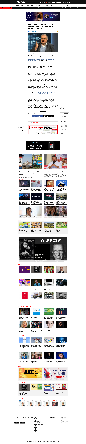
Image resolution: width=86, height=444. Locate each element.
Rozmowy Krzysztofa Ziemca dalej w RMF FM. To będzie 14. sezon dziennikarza (61, 276)
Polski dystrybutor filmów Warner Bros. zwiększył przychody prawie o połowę (63, 121)
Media (20, 265)
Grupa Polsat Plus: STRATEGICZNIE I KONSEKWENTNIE (59, 231)
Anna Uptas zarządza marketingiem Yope (59, 330)
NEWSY (17, 5)
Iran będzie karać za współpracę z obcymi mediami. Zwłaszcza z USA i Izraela (61, 202)
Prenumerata (52, 420)
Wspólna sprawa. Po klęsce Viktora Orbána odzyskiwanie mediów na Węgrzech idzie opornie (30, 173)
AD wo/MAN (63, 419)
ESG (42, 5)
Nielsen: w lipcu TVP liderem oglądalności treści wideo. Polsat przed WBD (48, 289)
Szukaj (68, 5)
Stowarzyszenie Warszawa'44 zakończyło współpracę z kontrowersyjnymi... (24, 317)
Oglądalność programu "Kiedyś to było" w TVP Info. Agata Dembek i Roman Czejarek (49, 189)
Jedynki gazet (22, 398)
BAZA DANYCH (37, 5)
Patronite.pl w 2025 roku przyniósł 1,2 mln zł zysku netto (63, 111)
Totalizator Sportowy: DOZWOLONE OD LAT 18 (23, 231)
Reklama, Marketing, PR (26, 307)
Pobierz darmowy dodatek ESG (36, 392)
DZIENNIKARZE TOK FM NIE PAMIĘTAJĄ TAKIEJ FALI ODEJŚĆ (34, 261)
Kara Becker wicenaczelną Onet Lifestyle (63, 108)
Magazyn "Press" (64, 418)
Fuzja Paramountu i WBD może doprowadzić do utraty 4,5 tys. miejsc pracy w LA (61, 189)
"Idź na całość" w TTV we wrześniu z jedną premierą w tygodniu (24, 289)
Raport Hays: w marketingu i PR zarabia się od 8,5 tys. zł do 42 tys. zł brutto (64, 114)
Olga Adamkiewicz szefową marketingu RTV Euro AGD (48, 330)
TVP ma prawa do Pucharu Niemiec (48, 275)
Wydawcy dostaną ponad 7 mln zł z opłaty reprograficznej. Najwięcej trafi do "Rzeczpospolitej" (64, 117)
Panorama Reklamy (64, 421)
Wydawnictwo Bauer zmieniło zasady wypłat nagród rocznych (36, 302)
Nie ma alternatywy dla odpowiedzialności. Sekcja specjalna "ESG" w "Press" (48, 317)
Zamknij (59, 441)
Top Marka (63, 420)
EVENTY (22, 5)
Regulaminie (41, 442)
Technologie (22, 335)
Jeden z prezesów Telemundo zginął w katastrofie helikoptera (61, 302)
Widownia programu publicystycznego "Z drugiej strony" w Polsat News (24, 202)
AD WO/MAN (21, 379)
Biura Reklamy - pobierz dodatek (60, 393)
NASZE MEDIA (27, 5)
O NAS (51, 5)
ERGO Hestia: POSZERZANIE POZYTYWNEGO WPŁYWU (48, 231)
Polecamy (21, 382)
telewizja (37, 122)
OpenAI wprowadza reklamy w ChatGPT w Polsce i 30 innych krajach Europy (24, 346)
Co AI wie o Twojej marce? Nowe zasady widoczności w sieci (24, 189)
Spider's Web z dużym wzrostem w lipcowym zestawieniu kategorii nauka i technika (36, 203)
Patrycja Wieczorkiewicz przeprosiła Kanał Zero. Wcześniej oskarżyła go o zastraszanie (55, 172)
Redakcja (51, 418)
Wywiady (21, 351)
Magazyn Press (23, 236)
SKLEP (32, 5)
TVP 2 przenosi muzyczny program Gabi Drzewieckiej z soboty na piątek (49, 202)
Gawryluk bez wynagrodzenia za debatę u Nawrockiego (55, 216)
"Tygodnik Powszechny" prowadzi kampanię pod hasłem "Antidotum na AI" (23, 302)
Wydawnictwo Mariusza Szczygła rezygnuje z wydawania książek (35, 289)
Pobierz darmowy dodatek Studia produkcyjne (48, 393)
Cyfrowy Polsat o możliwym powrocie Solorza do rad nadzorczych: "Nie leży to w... (61, 289)
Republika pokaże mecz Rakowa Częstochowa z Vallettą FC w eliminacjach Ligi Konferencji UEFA (63, 125)
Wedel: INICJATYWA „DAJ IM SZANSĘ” (36, 231)
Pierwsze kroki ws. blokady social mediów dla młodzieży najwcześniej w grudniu (36, 346)
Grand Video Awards (64, 422)
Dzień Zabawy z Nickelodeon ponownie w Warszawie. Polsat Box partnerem (24, 276)
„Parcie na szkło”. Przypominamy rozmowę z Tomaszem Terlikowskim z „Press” (35, 362)
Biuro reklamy (52, 419)
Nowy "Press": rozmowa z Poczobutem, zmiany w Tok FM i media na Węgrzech (36, 276)
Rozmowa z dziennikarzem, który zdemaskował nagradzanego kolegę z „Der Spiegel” (61, 362)
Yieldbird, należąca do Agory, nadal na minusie (63, 129)
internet (34, 122)
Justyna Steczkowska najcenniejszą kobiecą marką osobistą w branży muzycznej (63, 132)
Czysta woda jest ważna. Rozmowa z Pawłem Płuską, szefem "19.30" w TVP (48, 362)
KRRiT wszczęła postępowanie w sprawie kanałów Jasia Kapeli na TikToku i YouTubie (36, 189)
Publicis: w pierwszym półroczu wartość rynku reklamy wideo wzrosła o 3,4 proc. (61, 317)
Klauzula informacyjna (53, 423)
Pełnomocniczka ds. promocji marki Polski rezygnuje (29, 216)
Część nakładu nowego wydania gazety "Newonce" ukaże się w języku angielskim (49, 302)
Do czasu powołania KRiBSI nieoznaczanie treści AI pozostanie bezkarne (60, 346)
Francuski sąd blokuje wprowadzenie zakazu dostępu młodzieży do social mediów (49, 346)
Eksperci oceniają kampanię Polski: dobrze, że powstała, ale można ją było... (36, 330)
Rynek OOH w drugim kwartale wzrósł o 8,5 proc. (36, 317)
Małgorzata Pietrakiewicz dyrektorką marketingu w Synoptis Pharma (23, 330)
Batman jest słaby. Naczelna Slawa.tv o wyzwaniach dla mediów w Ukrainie (24, 362)
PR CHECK (46, 5)
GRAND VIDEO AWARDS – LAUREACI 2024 (51, 379)
